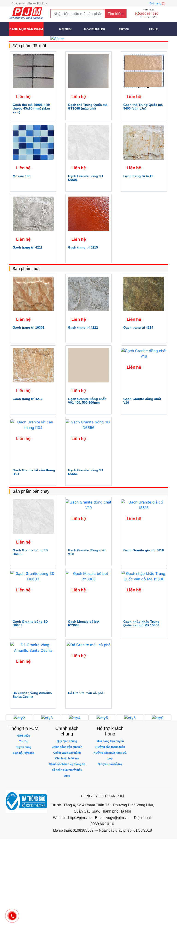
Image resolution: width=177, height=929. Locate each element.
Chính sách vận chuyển (67, 747)
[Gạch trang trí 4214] (143, 293)
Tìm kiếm (116, 13)
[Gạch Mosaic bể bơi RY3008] (88, 575)
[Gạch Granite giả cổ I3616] (144, 504)
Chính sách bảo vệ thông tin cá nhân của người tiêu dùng (67, 770)
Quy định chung (67, 741)
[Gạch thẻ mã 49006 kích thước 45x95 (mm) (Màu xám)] (33, 70)
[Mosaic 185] (33, 142)
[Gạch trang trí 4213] (33, 364)
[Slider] (109, 38)
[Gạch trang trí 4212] (143, 142)
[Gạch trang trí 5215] (88, 213)
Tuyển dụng (23, 747)
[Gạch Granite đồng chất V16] (144, 353)
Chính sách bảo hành (67, 752)
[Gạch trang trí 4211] (33, 213)
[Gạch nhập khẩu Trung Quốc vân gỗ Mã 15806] (144, 575)
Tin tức (124, 29)
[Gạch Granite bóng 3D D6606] (88, 142)
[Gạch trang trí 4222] (88, 293)
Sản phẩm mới (26, 268)
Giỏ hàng (157, 3)
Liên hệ (153, 29)
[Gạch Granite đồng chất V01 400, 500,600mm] (88, 364)
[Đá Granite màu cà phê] (88, 644)
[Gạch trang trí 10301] (33, 293)
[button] (59, 38)
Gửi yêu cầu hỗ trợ (110, 764)
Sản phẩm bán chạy (30, 491)
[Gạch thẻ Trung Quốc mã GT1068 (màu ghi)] (88, 70)
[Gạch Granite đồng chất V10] (88, 504)
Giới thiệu (65, 29)
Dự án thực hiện (94, 29)
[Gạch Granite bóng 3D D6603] (33, 575)
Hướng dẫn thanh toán (110, 747)
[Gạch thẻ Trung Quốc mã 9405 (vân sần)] (143, 70)
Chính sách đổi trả (67, 758)
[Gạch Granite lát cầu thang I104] (33, 424)
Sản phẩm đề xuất (29, 45)
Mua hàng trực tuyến (110, 741)
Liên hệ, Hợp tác (23, 753)
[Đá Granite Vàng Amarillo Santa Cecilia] (33, 647)
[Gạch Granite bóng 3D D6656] (88, 424)
